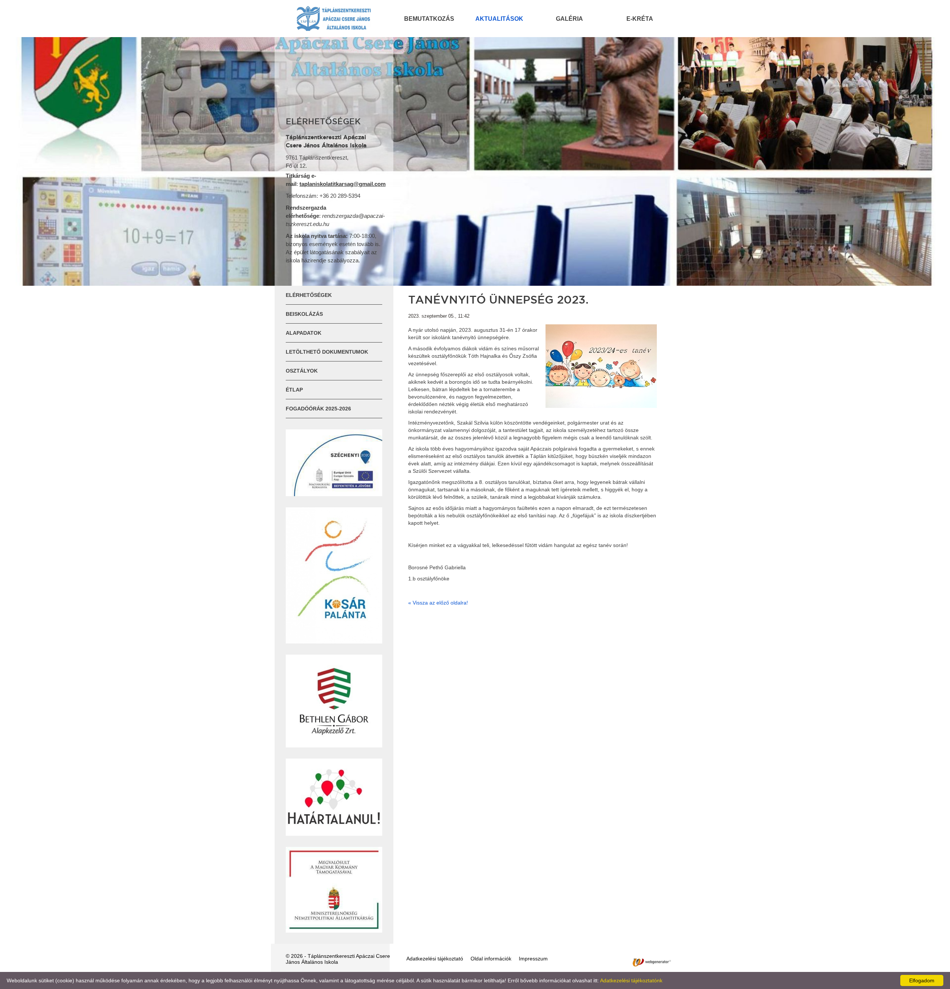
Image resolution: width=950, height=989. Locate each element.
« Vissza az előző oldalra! (438, 603)
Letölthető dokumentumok (327, 352)
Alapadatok (303, 333)
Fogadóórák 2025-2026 (318, 409)
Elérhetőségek (309, 295)
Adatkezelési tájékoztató (434, 959)
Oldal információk (491, 959)
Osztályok (302, 371)
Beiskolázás (304, 314)
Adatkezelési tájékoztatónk (631, 980)
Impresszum (533, 959)
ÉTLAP (294, 390)
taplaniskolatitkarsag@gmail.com (342, 184)
